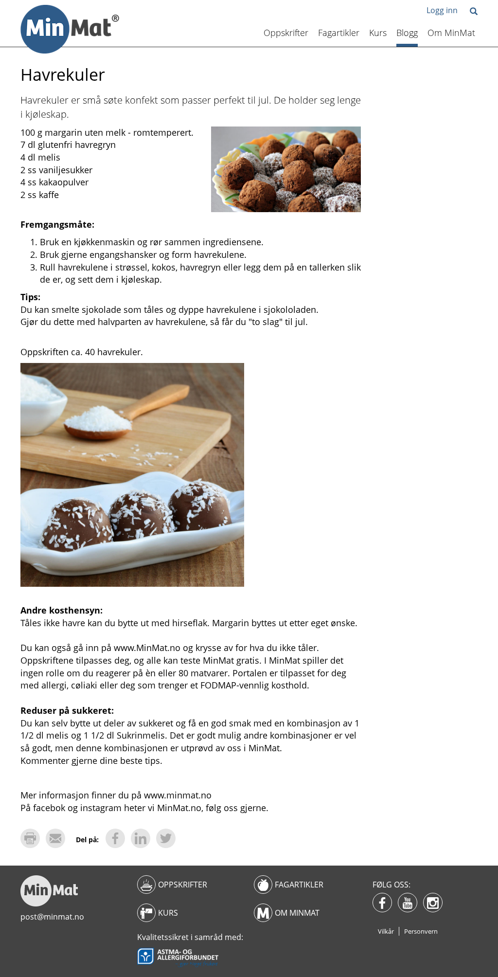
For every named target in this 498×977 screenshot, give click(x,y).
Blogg (407, 32)
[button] (474, 12)
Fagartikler (338, 32)
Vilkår (386, 931)
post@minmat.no (52, 916)
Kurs (378, 32)
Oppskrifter (286, 32)
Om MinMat (451, 32)
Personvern (421, 931)
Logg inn (442, 10)
